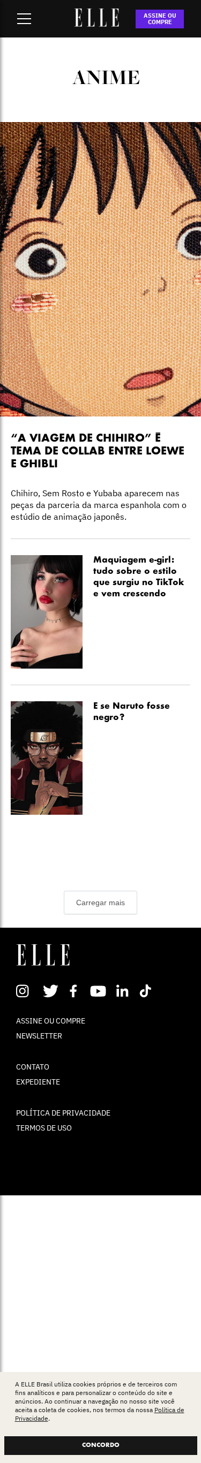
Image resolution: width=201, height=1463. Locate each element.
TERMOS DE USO (44, 1128)
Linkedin (124, 990)
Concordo (101, 1445)
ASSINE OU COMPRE (160, 18)
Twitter (51, 990)
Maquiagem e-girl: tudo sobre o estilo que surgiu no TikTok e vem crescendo (138, 577)
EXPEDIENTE (38, 1082)
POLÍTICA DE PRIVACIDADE (63, 1113)
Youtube (99, 990)
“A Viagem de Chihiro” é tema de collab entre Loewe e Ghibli (97, 451)
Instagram (27, 990)
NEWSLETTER (39, 1036)
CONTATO (32, 1067)
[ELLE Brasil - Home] (97, 23)
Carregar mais (100, 902)
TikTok (148, 990)
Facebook (75, 990)
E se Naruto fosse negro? (131, 712)
